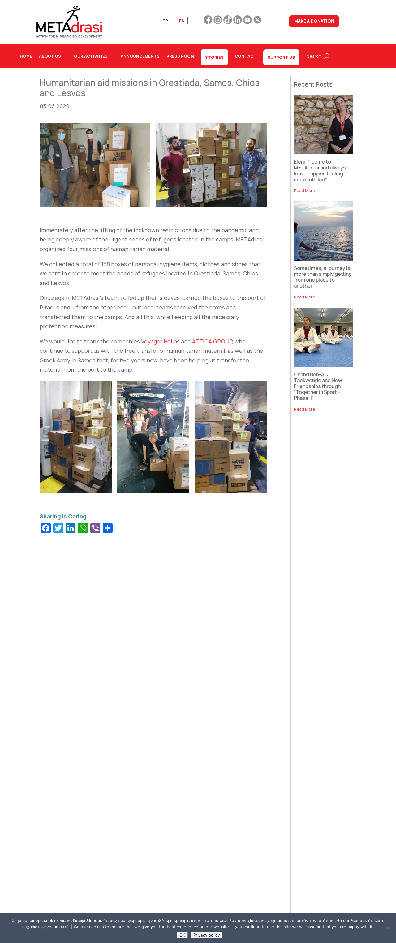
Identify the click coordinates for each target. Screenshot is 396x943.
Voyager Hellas (160, 341)
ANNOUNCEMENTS (140, 56)
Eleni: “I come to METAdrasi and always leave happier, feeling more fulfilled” (320, 170)
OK (182, 934)
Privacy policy (206, 934)
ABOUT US (50, 56)
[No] (388, 928)
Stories (214, 57)
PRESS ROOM (180, 56)
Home (26, 56)
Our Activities (91, 56)
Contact (245, 56)
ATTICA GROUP (212, 341)
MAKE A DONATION (314, 21)
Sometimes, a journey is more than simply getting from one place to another (323, 277)
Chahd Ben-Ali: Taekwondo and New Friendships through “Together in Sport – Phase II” (318, 386)
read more (304, 190)
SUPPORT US (281, 57)
